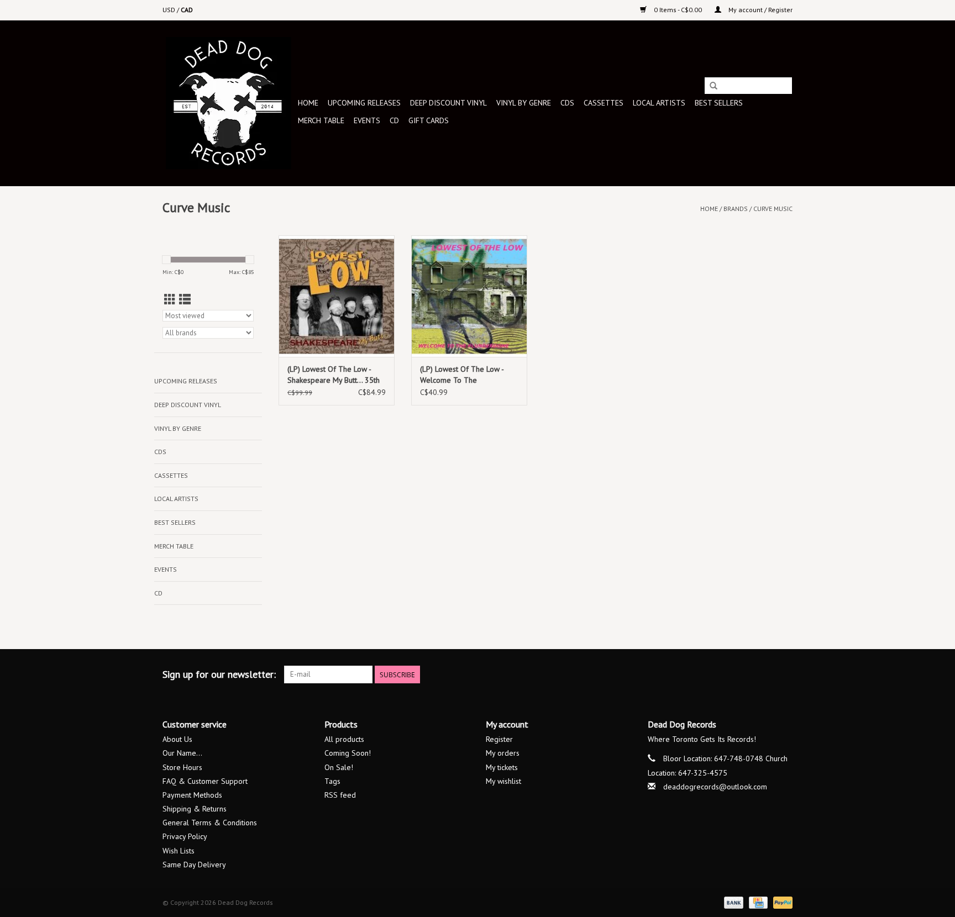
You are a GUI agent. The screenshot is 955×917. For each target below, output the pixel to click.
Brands (735, 208)
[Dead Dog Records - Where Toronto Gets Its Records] (228, 103)
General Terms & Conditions (209, 823)
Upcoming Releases (364, 103)
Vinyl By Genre (523, 103)
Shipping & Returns (194, 809)
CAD (187, 10)
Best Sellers (719, 103)
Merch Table (321, 120)
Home (308, 103)
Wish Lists (178, 851)
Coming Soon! (347, 753)
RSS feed (340, 795)
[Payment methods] (732, 902)
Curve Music (773, 208)
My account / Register (760, 10)
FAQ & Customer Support (205, 781)
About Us (177, 739)
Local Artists (659, 103)
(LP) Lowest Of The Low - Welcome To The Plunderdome (461, 375)
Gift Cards (428, 120)
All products (344, 739)
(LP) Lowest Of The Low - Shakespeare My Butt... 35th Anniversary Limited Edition (333, 375)
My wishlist (503, 781)
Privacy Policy (184, 836)
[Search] (713, 86)
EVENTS (367, 120)
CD (394, 120)
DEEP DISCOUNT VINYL (448, 103)
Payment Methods (192, 795)
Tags (332, 781)
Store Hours (182, 767)
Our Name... (182, 753)
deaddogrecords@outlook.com (715, 787)
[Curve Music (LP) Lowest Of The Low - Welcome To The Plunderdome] (469, 296)
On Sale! (338, 767)
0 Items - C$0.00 (678, 10)
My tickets (502, 767)
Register (499, 739)
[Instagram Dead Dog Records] (784, 674)
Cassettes (603, 103)
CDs (567, 103)
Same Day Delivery (194, 864)
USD (169, 10)
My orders (503, 753)
